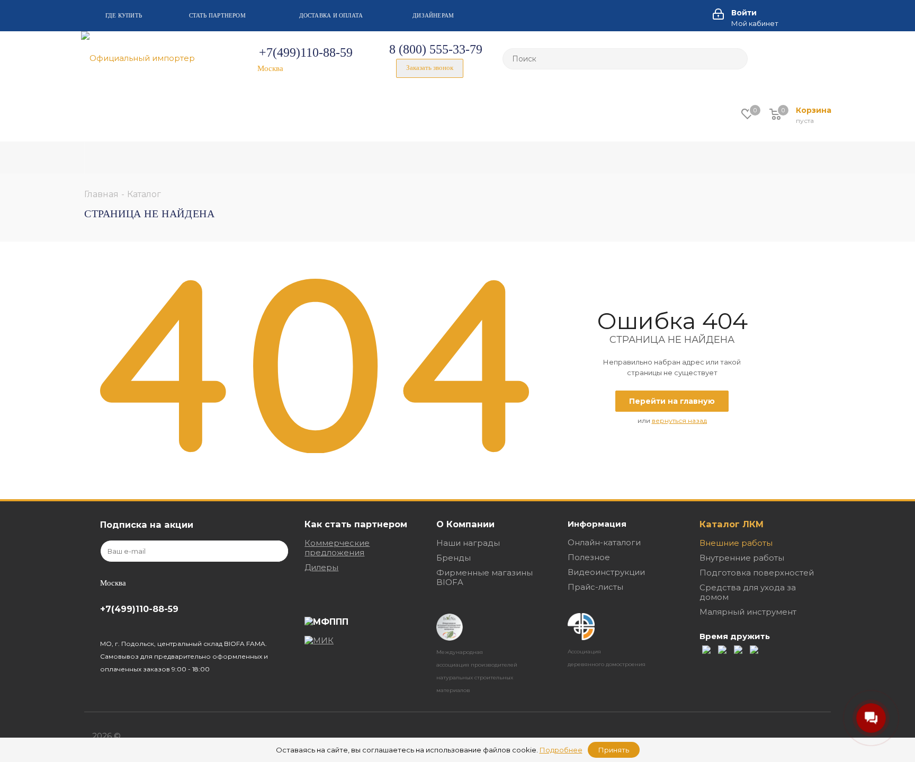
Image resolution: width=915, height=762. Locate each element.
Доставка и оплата (331, 15)
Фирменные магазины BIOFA (484, 577)
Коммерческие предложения (337, 547)
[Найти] (735, 58)
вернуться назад (679, 420)
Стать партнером (217, 15)
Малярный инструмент (747, 612)
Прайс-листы (595, 587)
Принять (613, 750)
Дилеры (321, 567)
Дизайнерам (433, 15)
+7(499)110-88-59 (306, 52)
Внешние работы (736, 543)
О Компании (465, 524)
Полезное (589, 557)
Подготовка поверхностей (756, 573)
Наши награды (468, 543)
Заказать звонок (429, 68)
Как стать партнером (355, 524)
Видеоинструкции (606, 572)
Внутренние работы (741, 558)
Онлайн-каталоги (604, 542)
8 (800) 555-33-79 (435, 49)
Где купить (123, 15)
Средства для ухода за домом (747, 592)
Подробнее (561, 750)
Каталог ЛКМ (731, 524)
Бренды (453, 558)
